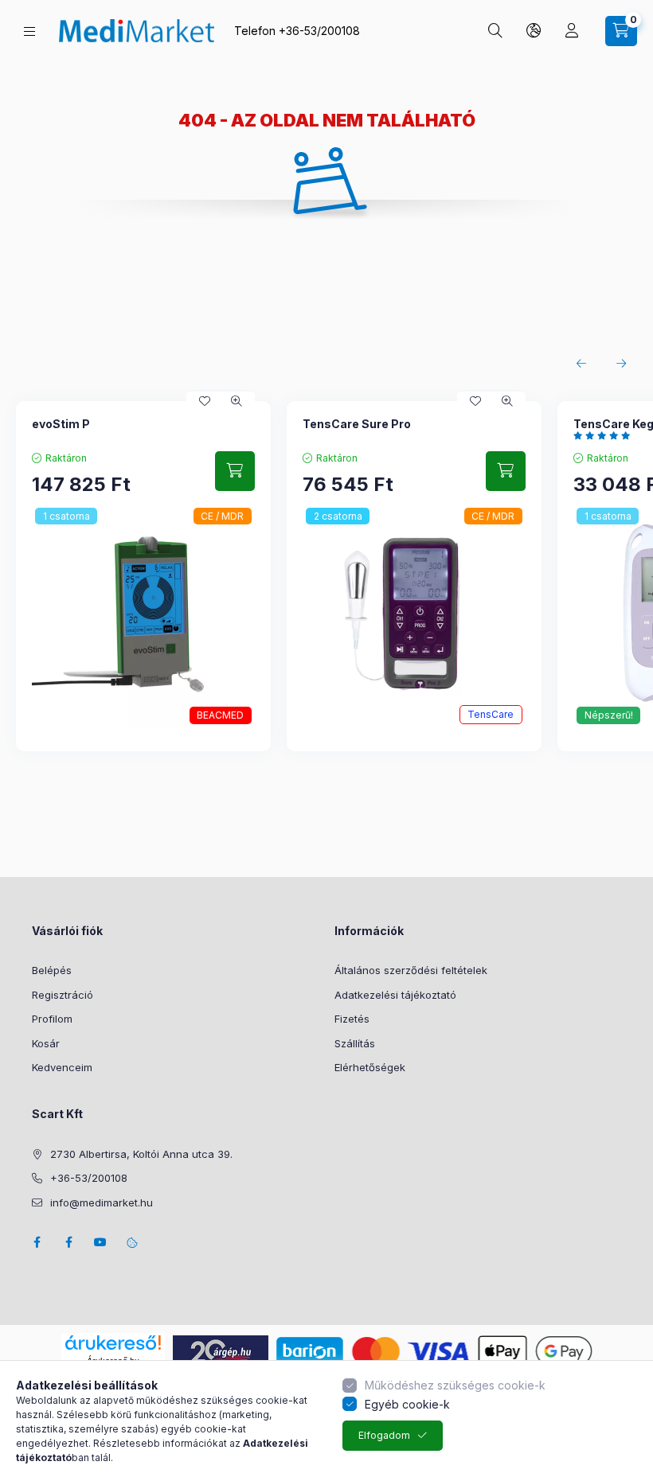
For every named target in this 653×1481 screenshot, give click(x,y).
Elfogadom (384, 1435)
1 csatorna (66, 516)
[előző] (581, 364)
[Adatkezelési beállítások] (132, 1242)
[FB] (68, 1242)
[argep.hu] (220, 1350)
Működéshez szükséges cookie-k (455, 1385)
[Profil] (572, 31)
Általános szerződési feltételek (410, 970)
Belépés (52, 970)
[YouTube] (100, 1242)
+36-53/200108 (319, 30)
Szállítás (354, 1043)
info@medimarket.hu (101, 1202)
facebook (37, 1242)
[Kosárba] (235, 471)
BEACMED (220, 715)
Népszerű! (609, 715)
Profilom (52, 1018)
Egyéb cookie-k (407, 1404)
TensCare (490, 714)
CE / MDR (222, 516)
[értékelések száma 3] (605, 435)
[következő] (621, 364)
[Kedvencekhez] (205, 401)
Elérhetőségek (369, 1067)
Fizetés (352, 1018)
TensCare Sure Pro (357, 424)
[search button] (495, 31)
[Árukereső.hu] (113, 1342)
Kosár (46, 1043)
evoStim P (61, 424)
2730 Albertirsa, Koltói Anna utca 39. (141, 1154)
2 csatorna (338, 516)
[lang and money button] (533, 31)
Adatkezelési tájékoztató (395, 994)
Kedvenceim (62, 1067)
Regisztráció (62, 994)
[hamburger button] (29, 31)
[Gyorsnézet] (236, 401)
